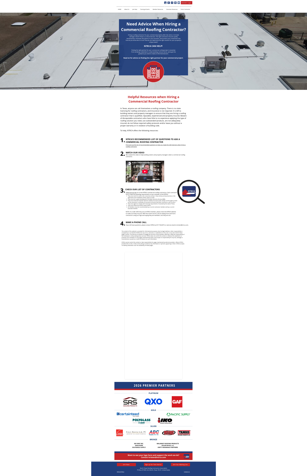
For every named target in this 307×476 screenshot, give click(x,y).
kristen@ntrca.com (182, 225)
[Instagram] (175, 2)
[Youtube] (178, 2)
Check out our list (131, 192)
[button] (127, 9)
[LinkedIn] (165, 2)
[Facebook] (168, 2)
